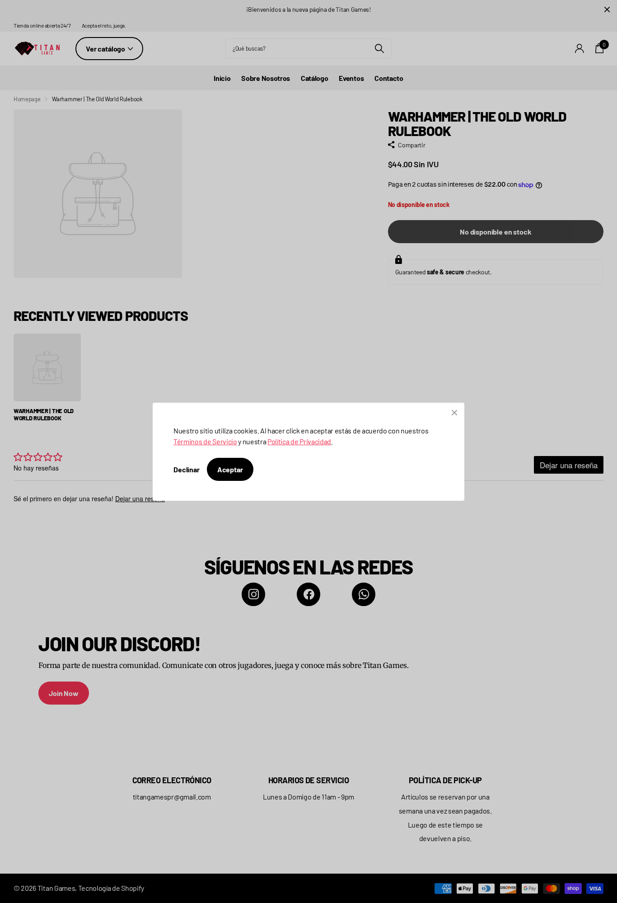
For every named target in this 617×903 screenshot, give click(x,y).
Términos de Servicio (205, 441)
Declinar (186, 469)
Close (454, 413)
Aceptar (230, 469)
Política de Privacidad (299, 441)
